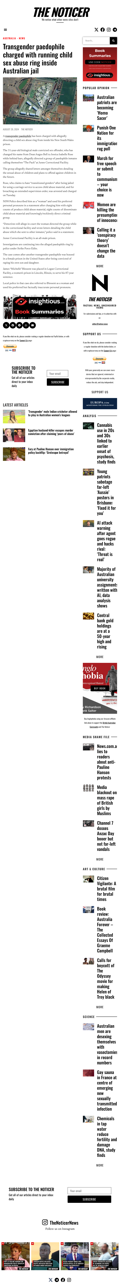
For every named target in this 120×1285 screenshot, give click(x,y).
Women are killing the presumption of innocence (107, 212)
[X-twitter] (96, 29)
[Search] (113, 40)
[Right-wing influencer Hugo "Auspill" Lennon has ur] (75, 1256)
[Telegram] (115, 29)
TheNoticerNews (64, 1222)
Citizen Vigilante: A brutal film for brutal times (106, 888)
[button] (5, 29)
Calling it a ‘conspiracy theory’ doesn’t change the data (106, 242)
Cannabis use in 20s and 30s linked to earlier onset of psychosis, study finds (106, 443)
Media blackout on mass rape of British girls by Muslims (107, 800)
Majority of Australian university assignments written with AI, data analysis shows (107, 587)
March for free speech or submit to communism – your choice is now (107, 176)
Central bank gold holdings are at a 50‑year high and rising (105, 631)
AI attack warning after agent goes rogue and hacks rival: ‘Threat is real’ (106, 541)
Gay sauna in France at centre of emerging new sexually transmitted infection (107, 1090)
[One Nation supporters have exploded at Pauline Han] (15, 1256)
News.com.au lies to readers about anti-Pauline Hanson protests (108, 762)
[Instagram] (109, 29)
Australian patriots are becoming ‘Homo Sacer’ (107, 107)
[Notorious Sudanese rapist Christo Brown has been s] (45, 1256)
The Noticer (60, 11)
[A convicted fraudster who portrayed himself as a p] (104, 1256)
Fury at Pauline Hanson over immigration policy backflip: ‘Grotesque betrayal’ (51, 451)
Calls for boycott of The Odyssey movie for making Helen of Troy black (105, 978)
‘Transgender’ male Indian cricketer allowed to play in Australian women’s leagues (52, 413)
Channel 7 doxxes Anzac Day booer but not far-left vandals (106, 835)
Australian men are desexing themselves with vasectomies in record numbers (107, 1044)
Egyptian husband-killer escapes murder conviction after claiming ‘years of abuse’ (51, 432)
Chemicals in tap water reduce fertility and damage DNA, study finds (107, 1136)
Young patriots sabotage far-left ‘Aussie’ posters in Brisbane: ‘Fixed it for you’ (106, 492)
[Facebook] (102, 29)
